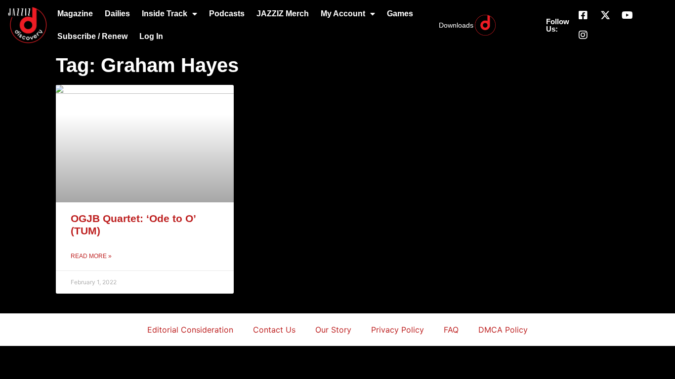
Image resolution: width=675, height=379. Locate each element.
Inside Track (164, 13)
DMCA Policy (503, 330)
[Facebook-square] (583, 15)
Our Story (333, 330)
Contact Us (274, 330)
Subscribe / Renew (92, 36)
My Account (343, 13)
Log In (151, 36)
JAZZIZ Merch (282, 13)
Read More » (91, 256)
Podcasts (227, 13)
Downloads (456, 25)
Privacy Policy (397, 330)
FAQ (451, 330)
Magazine (75, 13)
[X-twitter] (605, 15)
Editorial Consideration (190, 330)
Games (400, 13)
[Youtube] (627, 15)
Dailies (117, 13)
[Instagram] (583, 35)
